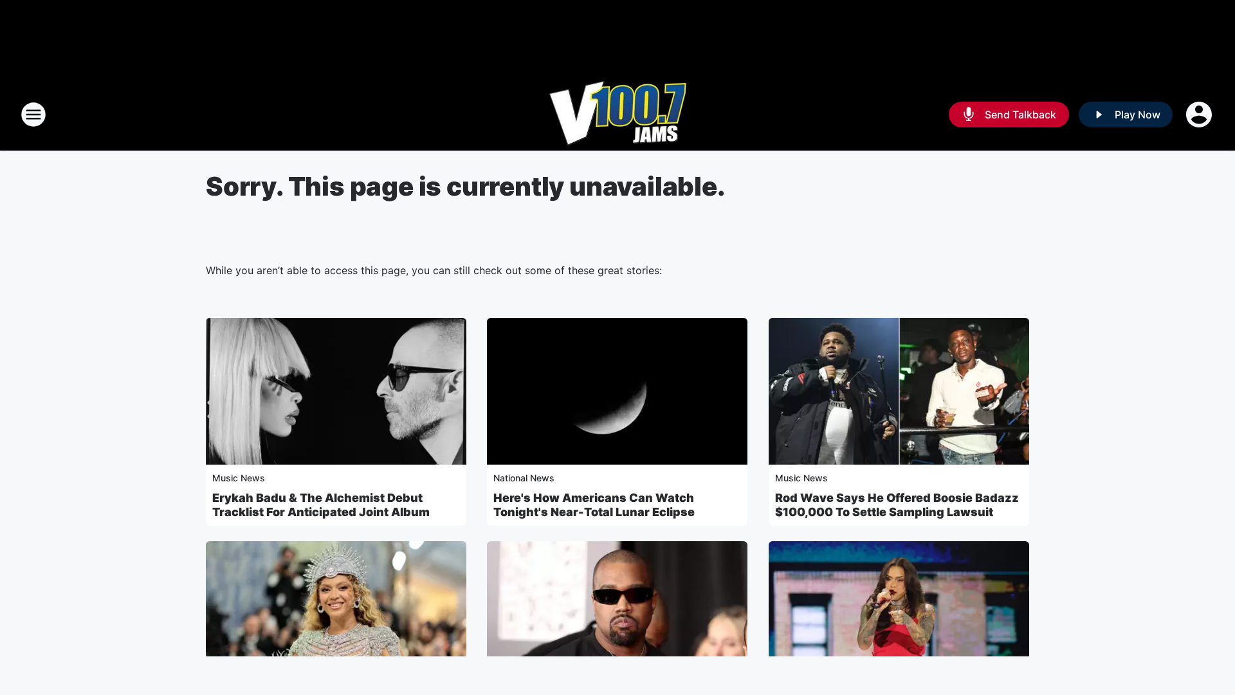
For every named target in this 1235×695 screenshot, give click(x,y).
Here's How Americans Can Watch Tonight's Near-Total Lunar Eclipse (594, 505)
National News (523, 477)
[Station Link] (617, 114)
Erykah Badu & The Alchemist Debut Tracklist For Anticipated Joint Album (321, 505)
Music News (238, 477)
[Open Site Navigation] (33, 114)
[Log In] (1200, 114)
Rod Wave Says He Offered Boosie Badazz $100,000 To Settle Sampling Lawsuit (897, 505)
